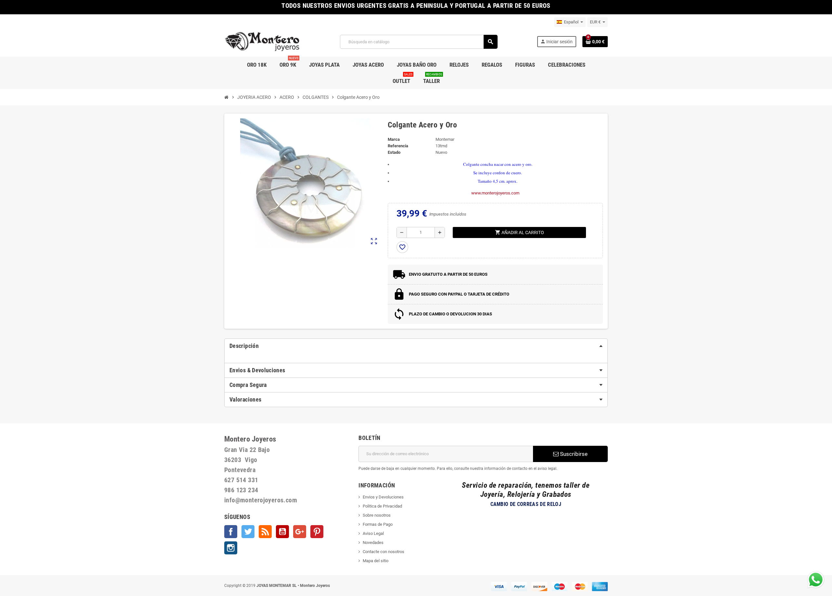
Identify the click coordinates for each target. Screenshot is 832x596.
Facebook (230, 531)
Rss (265, 531)
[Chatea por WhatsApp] (816, 579)
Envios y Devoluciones (383, 497)
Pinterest (316, 531)
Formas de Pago (378, 524)
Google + (299, 531)
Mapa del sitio (375, 560)
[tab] (416, 346)
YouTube (282, 531)
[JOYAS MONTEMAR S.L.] (262, 41)
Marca (394, 139)
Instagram (230, 547)
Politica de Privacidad (382, 506)
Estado (394, 152)
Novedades (373, 542)
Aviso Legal (373, 533)
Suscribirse (573, 454)
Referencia (398, 145)
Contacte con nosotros (383, 551)
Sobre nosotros (377, 515)
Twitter (247, 531)
